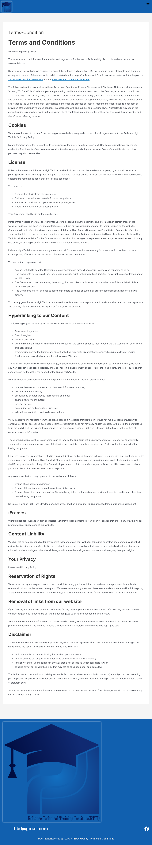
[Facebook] (146, 829)
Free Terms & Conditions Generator (71, 79)
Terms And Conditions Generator (25, 79)
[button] (148, 3)
